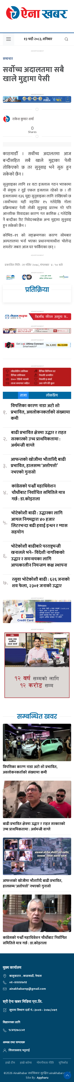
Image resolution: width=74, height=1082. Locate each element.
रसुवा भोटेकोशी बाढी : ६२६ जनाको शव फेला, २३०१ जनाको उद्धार (41, 582)
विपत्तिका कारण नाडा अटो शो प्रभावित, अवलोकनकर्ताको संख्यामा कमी (40, 412)
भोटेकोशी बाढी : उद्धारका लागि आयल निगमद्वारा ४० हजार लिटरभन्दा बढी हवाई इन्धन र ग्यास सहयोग (39, 522)
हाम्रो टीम (10, 1063)
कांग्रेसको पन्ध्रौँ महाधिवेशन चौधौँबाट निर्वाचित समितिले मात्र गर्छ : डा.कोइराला (38, 492)
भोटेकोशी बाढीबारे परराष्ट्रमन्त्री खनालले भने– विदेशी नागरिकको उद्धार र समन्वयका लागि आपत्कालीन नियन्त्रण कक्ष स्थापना (39, 556)
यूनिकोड (63, 1063)
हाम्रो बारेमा (26, 1063)
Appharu (42, 1077)
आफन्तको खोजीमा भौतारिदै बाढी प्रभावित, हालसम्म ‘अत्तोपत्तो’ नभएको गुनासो (38, 466)
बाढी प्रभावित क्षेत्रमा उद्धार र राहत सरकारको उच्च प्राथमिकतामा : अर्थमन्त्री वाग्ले (38, 439)
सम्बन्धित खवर (37, 716)
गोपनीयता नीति (45, 1063)
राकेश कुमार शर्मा (23, 119)
